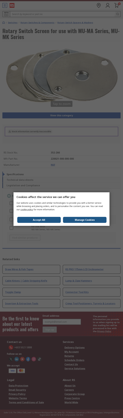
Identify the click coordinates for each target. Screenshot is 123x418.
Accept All (39, 220)
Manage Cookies (85, 220)
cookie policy (26, 209)
